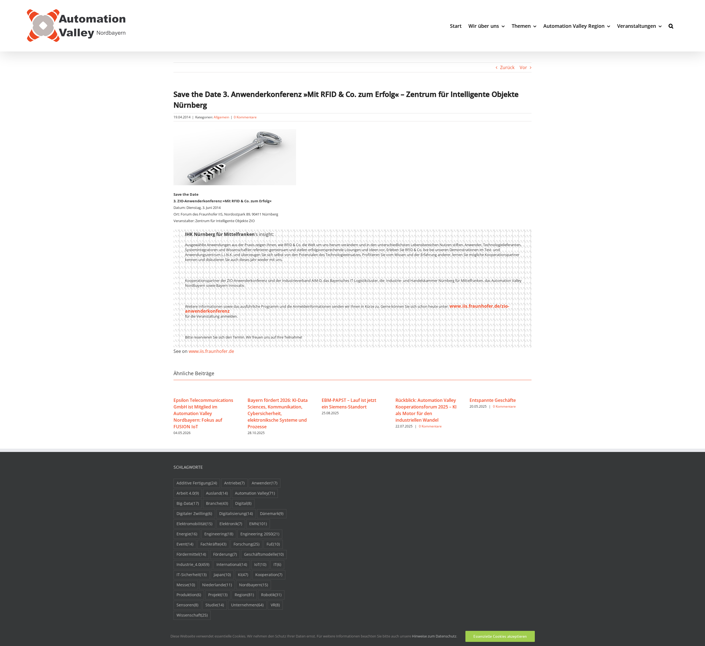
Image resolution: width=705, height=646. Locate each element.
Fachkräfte (213, 544)
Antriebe (234, 483)
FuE (273, 544)
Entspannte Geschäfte (493, 400)
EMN (258, 523)
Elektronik (230, 523)
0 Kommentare (245, 117)
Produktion (189, 594)
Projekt (217, 594)
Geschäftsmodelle (264, 554)
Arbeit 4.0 (188, 493)
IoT (260, 564)
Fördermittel (191, 554)
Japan (222, 574)
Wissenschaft (192, 615)
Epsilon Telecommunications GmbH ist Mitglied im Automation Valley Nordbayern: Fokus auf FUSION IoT (203, 413)
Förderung (225, 554)
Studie (214, 604)
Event (185, 544)
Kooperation (268, 574)
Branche (217, 503)
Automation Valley (255, 493)
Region (244, 594)
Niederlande (217, 584)
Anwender (264, 483)
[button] (671, 25)
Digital (243, 503)
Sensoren (187, 604)
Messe (186, 584)
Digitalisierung (236, 513)
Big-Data (188, 503)
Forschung (246, 544)
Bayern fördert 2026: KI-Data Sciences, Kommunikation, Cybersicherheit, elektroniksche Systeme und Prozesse (278, 413)
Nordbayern (253, 584)
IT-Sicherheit (192, 574)
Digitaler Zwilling (194, 513)
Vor (523, 67)
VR (275, 604)
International (231, 564)
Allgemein (221, 117)
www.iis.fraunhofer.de (211, 351)
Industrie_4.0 (193, 564)
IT (277, 564)
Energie (187, 533)
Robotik (271, 594)
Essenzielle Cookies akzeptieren (500, 636)
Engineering (218, 533)
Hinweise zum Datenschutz (434, 636)
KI (243, 574)
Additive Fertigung (197, 483)
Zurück (507, 67)
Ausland (217, 493)
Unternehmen (247, 604)
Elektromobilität (194, 523)
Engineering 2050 (259, 533)
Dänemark (271, 513)
